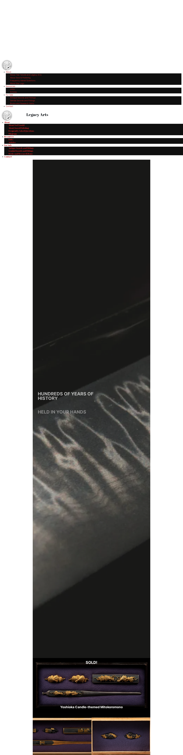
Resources (10, 86)
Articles (13, 92)
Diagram (12, 133)
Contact (9, 106)
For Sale (9, 95)
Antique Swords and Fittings (23, 98)
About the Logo (17, 83)
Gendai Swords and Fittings (22, 100)
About (8, 72)
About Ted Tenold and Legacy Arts (26, 75)
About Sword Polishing (20, 78)
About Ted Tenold (16, 125)
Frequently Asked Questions (22, 80)
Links (12, 89)
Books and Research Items (22, 103)
